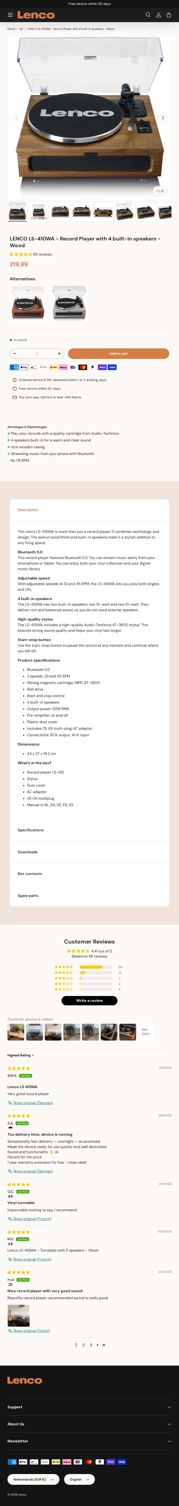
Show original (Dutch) (31, 1330)
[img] (18, 1068)
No (21, 29)
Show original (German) (33, 1102)
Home (11, 29)
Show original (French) (32, 1218)
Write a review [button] (89, 1000)
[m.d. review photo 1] (18, 1316)
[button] (169, 15)
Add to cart (119, 353)
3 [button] (91, 1345)
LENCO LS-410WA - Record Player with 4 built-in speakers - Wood (71, 29)
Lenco (22, 1494)
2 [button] (84, 1345)
